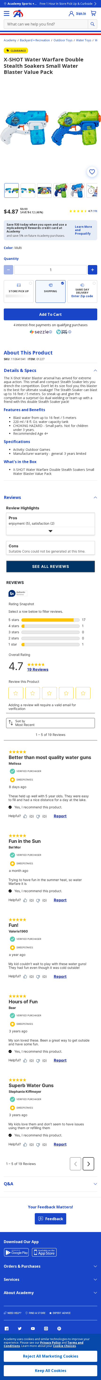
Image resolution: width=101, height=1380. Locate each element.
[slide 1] (11, 190)
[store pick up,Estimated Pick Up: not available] (18, 291)
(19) (95, 211)
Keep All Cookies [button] (50, 1370)
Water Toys (83, 40)
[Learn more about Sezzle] (41, 332)
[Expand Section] (50, 531)
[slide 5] (77, 190)
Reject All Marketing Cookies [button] (50, 1356)
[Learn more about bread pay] (63, 332)
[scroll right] (91, 190)
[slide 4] (61, 190)
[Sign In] (71, 13)
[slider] (50, 128)
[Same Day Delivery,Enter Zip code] (82, 291)
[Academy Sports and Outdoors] (18, 13)
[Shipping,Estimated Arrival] (50, 291)
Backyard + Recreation (35, 40)
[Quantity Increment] (92, 269)
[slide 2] (28, 190)
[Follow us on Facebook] (6, 1328)
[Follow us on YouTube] (33, 1328)
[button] (84, 230)
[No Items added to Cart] (93, 13)
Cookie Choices (64, 1346)
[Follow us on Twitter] (20, 1328)
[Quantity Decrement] (8, 269)
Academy (10, 40)
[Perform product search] (92, 24)
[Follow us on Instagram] (46, 1328)
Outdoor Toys (63, 40)
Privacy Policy (50, 1343)
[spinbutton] (50, 269)
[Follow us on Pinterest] (59, 1328)
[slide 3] (44, 190)
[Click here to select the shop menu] (6, 13)
